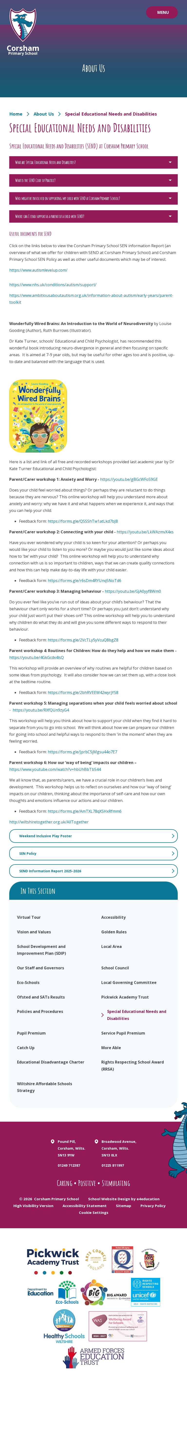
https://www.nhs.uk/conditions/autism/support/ (52, 284)
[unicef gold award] (145, 1292)
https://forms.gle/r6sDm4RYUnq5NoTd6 (84, 580)
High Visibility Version (33, 1205)
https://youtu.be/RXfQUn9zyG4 (41, 710)
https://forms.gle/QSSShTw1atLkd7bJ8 (83, 521)
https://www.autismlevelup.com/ (38, 270)
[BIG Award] (106, 1292)
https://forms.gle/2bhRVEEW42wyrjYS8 (83, 692)
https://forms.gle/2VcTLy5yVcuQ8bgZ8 (83, 640)
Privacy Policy (153, 1205)
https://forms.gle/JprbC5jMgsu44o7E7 (82, 752)
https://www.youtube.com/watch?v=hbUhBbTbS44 (55, 769)
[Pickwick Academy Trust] (53, 1259)
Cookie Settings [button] (93, 1212)
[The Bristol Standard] (149, 1259)
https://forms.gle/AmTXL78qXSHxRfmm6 (85, 811)
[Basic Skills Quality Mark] (122, 1259)
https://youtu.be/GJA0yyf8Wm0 (133, 591)
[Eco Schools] (67, 1292)
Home (15, 114)
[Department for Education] (40, 1292)
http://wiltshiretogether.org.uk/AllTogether (49, 822)
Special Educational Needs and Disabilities (111, 114)
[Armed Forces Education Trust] (93, 1357)
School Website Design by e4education (123, 1198)
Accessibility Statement (85, 1205)
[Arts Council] (95, 1259)
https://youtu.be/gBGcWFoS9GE (129, 479)
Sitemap (123, 1205)
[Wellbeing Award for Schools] (118, 1326)
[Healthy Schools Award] (64, 1326)
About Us (44, 114)
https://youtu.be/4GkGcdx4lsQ (36, 657)
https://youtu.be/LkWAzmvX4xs (145, 532)
